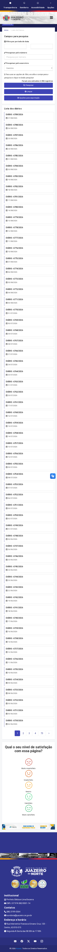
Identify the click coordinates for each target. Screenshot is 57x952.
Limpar (29, 91)
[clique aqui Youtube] (35, 941)
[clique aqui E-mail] (15, 941)
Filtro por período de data (17, 41)
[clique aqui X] (28, 941)
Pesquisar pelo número (16, 53)
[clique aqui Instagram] (41, 941)
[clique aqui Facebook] (22, 941)
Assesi (19, 948)
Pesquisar (29, 85)
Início (6, 30)
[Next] (49, 733)
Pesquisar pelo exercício (17, 63)
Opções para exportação (29, 98)
